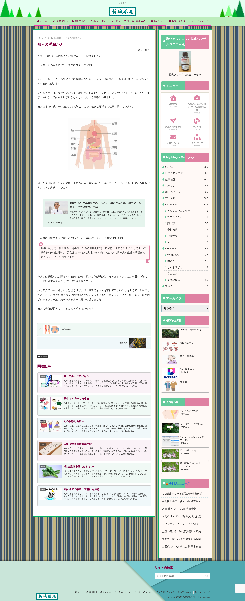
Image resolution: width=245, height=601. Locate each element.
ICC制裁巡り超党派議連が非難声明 (182, 493)
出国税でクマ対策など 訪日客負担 (181, 546)
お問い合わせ (185, 592)
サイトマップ (203, 592)
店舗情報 (93, 592)
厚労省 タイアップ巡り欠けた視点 (181, 516)
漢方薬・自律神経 (166, 592)
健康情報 (44, 357)
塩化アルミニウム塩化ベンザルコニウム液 (121, 592)
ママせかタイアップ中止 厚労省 (180, 523)
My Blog (149, 592)
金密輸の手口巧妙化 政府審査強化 (181, 501)
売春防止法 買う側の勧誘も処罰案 (181, 539)
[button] (206, 576)
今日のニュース (179, 483)
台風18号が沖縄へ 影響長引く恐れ (181, 531)
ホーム (80, 592)
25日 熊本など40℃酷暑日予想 (179, 508)
